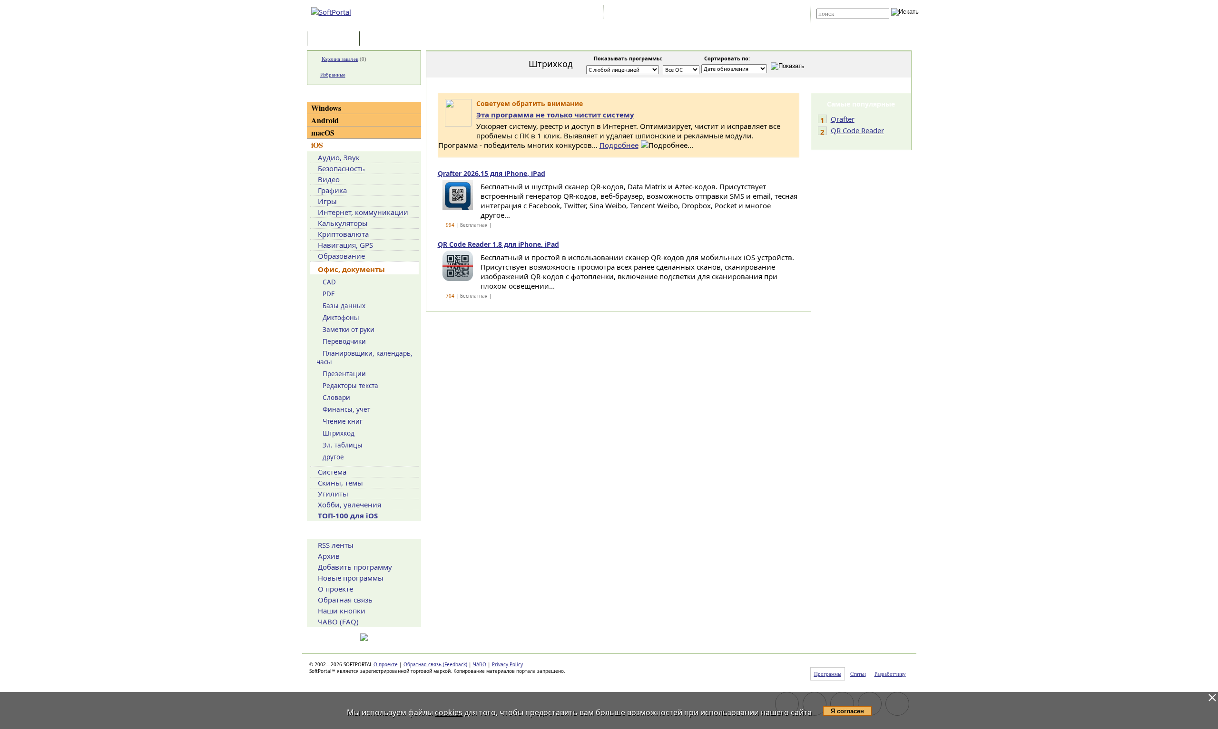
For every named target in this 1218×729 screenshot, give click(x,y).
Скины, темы (340, 482)
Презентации (344, 373)
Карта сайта (737, 14)
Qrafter (843, 119)
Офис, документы (351, 269)
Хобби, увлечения (349, 504)
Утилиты (333, 493)
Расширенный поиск (843, 22)
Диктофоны (341, 317)
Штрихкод (338, 433)
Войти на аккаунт (634, 14)
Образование (341, 256)
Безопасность (341, 168)
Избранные (332, 75)
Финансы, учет (346, 409)
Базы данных (344, 305)
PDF (328, 294)
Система (332, 471)
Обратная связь (345, 599)
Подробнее (618, 145)
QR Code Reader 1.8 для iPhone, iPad (498, 244)
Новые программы (350, 578)
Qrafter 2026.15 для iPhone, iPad (491, 173)
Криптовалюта (343, 234)
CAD (329, 282)
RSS (766, 14)
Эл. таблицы (343, 445)
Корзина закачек (340, 59)
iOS (317, 144)
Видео (329, 179)
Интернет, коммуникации (363, 212)
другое (333, 457)
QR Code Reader (857, 130)
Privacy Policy (507, 664)
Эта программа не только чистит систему (555, 114)
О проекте (335, 588)
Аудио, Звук (339, 157)
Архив (329, 556)
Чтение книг (343, 421)
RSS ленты (336, 545)
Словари (336, 397)
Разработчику (890, 674)
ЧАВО (479, 664)
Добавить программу (355, 567)
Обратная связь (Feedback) (435, 664)
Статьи (383, 39)
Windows (326, 107)
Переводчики (344, 341)
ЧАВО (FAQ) (338, 621)
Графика (332, 190)
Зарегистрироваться (688, 14)
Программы (335, 39)
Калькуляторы (343, 223)
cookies (448, 712)
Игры (327, 201)
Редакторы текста (350, 385)
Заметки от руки (348, 329)
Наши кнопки (341, 610)
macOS (322, 132)
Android (325, 120)
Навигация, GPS (345, 245)
